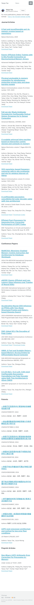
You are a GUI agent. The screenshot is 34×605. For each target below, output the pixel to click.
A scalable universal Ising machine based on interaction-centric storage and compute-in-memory (16, 141)
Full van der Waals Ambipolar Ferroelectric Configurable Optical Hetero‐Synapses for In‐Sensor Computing (15, 115)
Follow (22, 10)
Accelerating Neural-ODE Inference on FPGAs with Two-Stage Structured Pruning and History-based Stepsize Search (16, 309)
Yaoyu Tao (4, 3)
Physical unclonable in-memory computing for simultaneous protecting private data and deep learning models (15, 81)
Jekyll (14, 600)
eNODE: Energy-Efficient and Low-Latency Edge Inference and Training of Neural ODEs (17, 282)
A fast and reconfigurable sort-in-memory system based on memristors (15, 31)
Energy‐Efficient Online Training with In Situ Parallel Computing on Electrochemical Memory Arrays (17, 57)
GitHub (8, 597)
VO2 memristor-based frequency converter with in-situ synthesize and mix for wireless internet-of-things (15, 172)
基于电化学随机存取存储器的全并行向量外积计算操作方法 (16, 483)
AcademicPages (20, 600)
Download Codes (19, 215)
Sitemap (4, 595)
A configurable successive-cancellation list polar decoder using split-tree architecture (16, 199)
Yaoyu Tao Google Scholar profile (19, 16)
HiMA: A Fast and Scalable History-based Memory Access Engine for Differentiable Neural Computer (16, 353)
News (17, 3)
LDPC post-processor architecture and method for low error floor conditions (16, 531)
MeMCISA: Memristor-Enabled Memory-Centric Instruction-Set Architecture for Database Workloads (15, 254)
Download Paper (6, 49)
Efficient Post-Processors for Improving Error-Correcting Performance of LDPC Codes (13, 222)
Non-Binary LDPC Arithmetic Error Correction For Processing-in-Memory (15, 557)
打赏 (14, 597)
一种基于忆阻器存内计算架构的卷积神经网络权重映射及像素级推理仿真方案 (16, 438)
